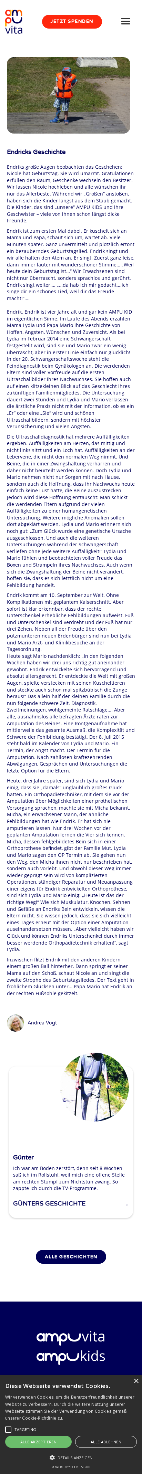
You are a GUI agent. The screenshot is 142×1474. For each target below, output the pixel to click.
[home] (17, 22)
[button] (126, 22)
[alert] (71, 1424)
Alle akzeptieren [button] (38, 1441)
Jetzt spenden (72, 21)
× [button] (136, 1381)
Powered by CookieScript (71, 1467)
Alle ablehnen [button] (106, 1441)
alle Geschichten (71, 1257)
